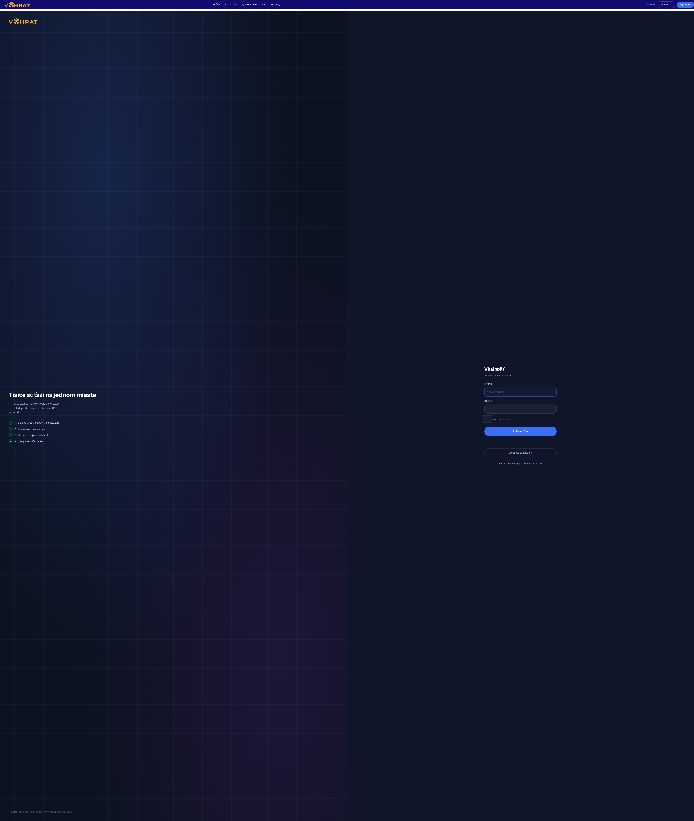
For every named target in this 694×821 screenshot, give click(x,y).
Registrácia (685, 4)
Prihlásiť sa (666, 4)
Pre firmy (275, 4)
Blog (263, 4)
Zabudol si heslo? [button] (520, 452)
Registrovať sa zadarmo (528, 463)
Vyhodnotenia (249, 4)
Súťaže (216, 4)
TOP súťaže (231, 4)
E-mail (488, 384)
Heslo (488, 401)
